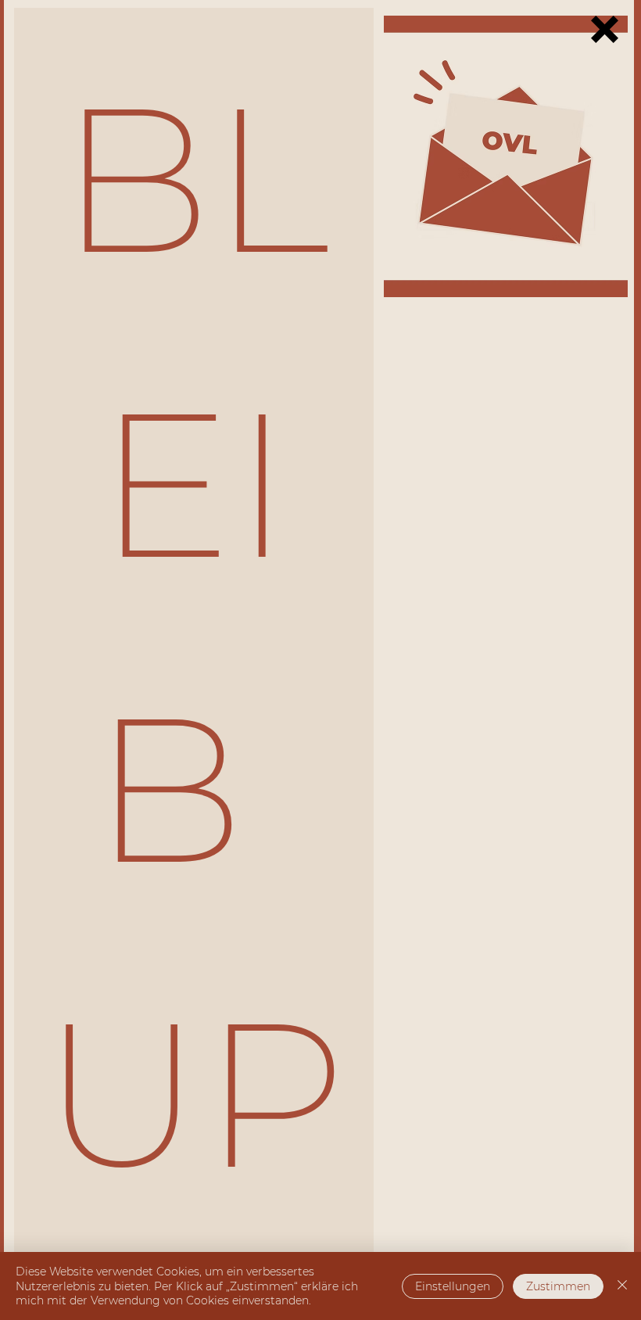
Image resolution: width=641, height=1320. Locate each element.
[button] (604, 29)
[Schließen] (622, 1285)
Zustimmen (558, 1286)
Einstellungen (452, 1286)
